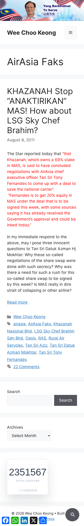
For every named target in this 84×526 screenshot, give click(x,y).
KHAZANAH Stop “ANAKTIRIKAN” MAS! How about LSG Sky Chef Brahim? (40, 110)
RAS (42, 338)
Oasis (30, 338)
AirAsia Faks (39, 324)
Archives (15, 427)
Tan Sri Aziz (36, 345)
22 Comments (26, 366)
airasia (19, 324)
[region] (42, 10)
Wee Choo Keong (31, 32)
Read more (17, 302)
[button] (72, 514)
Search (13, 391)
